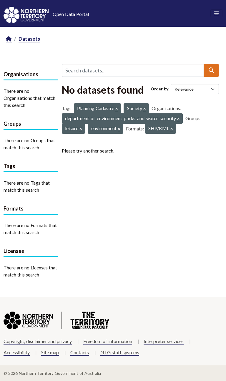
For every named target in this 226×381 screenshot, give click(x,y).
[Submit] (211, 70)
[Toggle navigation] (216, 13)
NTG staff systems (119, 352)
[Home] (9, 39)
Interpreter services (164, 341)
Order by (159, 88)
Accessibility (17, 352)
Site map (50, 352)
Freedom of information (107, 341)
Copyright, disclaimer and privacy (38, 341)
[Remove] (116, 109)
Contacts (79, 352)
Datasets (29, 39)
